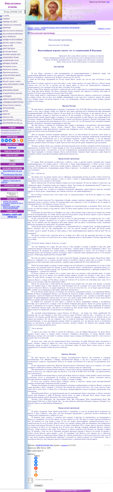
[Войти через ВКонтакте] (6, 140)
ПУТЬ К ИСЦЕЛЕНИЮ (10, 208)
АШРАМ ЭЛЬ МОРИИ (10, 201)
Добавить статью (104, 28)
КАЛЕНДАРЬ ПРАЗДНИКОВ (10, 130)
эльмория (64, 445)
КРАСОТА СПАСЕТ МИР (11, 206)
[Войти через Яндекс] (14, 140)
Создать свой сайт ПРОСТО (12, 215)
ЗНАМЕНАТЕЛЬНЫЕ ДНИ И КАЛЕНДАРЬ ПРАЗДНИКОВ (60, 28)
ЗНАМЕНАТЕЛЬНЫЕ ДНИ (9, 133)
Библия (12, 147)
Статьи (37, 28)
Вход (92, 23)
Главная (80, 23)
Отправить (38, 485)
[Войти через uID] (2, 140)
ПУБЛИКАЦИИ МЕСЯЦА (12, 175)
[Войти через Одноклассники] (21, 140)
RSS (108, 2)
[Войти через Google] (18, 140)
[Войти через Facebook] (10, 140)
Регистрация (86, 23)
